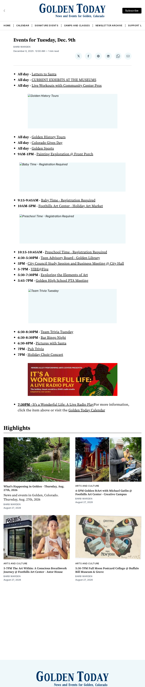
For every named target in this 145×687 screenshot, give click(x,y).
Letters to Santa (44, 74)
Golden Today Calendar (86, 410)
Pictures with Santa (51, 343)
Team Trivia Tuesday (57, 331)
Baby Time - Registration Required (68, 200)
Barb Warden (22, 46)
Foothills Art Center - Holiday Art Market (70, 205)
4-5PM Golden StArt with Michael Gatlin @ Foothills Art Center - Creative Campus (103, 492)
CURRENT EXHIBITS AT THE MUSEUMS (64, 79)
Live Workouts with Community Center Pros (67, 85)
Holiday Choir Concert (45, 354)
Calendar (22, 25)
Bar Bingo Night (53, 337)
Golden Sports (43, 148)
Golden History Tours (49, 136)
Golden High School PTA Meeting (62, 280)
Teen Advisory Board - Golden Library (70, 257)
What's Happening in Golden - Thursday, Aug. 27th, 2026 (34, 488)
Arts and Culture (87, 486)
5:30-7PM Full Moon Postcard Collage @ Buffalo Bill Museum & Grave (107, 570)
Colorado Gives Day (47, 142)
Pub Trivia (36, 348)
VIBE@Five (39, 269)
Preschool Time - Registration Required (76, 252)
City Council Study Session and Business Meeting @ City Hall (76, 263)
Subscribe (132, 10)
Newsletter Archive (109, 25)
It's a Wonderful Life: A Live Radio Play (63, 404)
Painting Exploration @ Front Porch (64, 154)
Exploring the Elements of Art (64, 274)
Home (7, 25)
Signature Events (46, 25)
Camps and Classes (77, 25)
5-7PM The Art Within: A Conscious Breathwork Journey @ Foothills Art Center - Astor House (35, 570)
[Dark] (5, 10)
